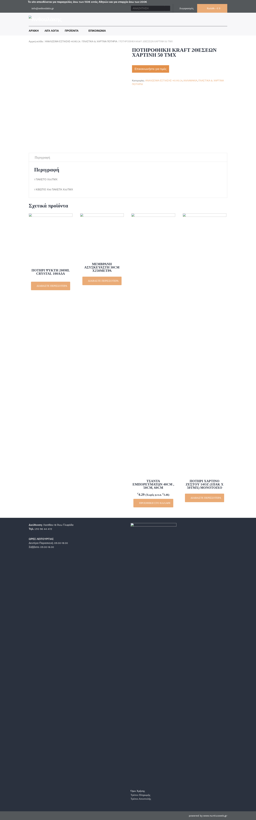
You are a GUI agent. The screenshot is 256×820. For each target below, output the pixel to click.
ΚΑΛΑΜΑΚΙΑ (190, 80)
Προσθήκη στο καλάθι (154, 503)
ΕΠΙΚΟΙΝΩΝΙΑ (97, 30)
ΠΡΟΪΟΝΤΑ (72, 30)
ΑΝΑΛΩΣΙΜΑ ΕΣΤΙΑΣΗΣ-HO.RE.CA (62, 41)
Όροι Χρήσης (138, 791)
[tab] (42, 157)
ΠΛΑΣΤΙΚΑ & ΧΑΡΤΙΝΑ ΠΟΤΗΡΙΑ (99, 41)
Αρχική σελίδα (36, 41)
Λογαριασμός (186, 8)
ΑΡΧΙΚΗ (34, 30)
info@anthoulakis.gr (43, 8)
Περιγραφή (42, 157)
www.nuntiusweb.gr (215, 815)
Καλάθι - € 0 (213, 8)
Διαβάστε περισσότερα (51, 285)
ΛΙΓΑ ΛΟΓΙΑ (52, 30)
